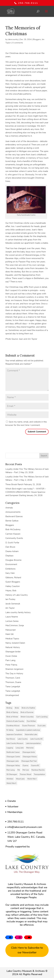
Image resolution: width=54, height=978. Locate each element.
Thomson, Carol (12, 677)
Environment (11, 564)
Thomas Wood (25, 774)
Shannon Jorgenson (14, 669)
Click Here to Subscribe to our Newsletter (27, 950)
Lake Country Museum (15, 743)
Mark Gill (9, 634)
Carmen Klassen (12, 533)
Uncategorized (12, 695)
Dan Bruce (10, 547)
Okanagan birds (28, 752)
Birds (17, 708)
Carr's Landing (41, 717)
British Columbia (27, 717)
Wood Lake (20, 779)
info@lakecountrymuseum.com (24, 827)
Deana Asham (12, 551)
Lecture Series (12, 621)
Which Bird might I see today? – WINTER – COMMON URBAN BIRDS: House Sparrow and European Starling (25, 492)
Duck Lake (41, 725)
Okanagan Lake (13, 761)
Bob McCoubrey (12, 529)
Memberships (14, 812)
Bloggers (37, 39)
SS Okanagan (12, 774)
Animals (9, 507)
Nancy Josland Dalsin (15, 643)
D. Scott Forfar (12, 542)
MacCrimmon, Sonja (14, 625)
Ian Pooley (10, 599)
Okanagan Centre (13, 757)
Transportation (39, 774)
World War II (11, 783)
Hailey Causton (12, 586)
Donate (11, 801)
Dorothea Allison (13, 725)
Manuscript (10, 629)
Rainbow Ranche (38, 770)
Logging (10, 748)
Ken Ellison (11, 739)
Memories (30, 748)
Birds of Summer (27, 712)
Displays (9, 555)
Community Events (14, 538)
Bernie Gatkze (11, 520)
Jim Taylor (10, 608)
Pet (18, 770)
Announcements (12, 512)
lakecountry (13, 39)
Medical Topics (12, 638)
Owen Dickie (11, 656)
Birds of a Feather (28, 708)
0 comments (17, 42)
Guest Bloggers (12, 581)
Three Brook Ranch (14, 484)
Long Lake (20, 748)
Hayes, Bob (10, 590)
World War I (32, 779)
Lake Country (23, 739)
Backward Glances (14, 516)
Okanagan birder (13, 651)
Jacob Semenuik (12, 603)
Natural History (12, 647)
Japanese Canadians (14, 734)
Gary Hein (10, 573)
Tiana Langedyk (12, 686)
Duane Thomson (28, 725)
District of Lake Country (15, 721)
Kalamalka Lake (31, 734)
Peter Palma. (11, 664)
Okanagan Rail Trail (29, 761)
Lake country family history (18, 612)
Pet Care (26, 770)
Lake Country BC (36, 739)
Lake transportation (33, 743)
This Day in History (14, 673)
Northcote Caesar (13, 752)
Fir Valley (10, 730)
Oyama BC (35, 765)
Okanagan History (30, 757)
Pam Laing (10, 660)
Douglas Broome (13, 560)
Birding (9, 708)
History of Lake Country (16, 595)
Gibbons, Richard (13, 577)
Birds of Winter (12, 717)
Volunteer (12, 806)
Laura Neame (11, 616)
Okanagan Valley (13, 765)
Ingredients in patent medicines (28, 730)
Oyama (25, 765)
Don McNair (31, 721)
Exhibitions (10, 568)
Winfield (10, 779)
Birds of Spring (12, 712)
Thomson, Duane (13, 682)
